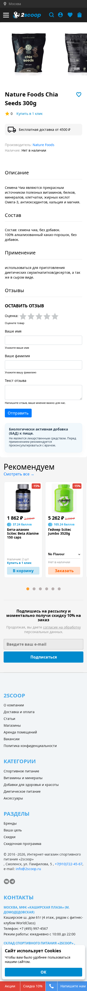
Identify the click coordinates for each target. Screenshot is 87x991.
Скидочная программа (22, 843)
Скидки (9, 837)
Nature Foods (43, 144)
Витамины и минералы (23, 778)
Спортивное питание (21, 771)
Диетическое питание (22, 791)
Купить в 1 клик (29, 113)
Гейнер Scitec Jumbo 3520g (59, 531)
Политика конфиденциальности (30, 745)
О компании (14, 705)
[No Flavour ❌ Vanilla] (64, 554)
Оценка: (11, 315)
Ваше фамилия (17, 356)
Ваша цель (13, 830)
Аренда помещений (20, 732)
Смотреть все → (19, 474)
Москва (15, 4)
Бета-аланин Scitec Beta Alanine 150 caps (23, 533)
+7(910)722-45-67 (68, 864)
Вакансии (12, 739)
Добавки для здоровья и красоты (31, 784)
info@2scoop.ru (28, 868)
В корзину (23, 570)
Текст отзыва (15, 380)
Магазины (12, 725)
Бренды (10, 823)
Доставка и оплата (19, 712)
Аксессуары (13, 798)
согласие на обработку (62, 627)
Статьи (9, 718)
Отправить (18, 413)
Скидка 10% (33, 986)
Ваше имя (13, 331)
